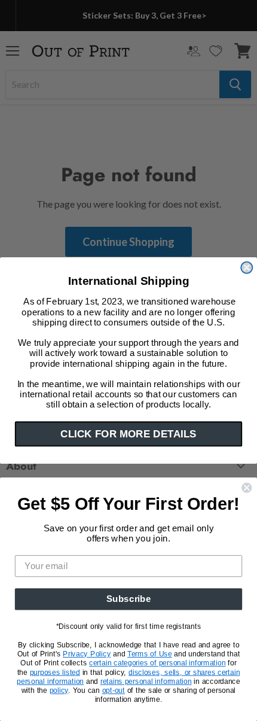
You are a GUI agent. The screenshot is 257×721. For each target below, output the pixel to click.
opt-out (113, 690)
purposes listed (55, 672)
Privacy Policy (87, 654)
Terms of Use (149, 654)
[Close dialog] (246, 267)
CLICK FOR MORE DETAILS (128, 434)
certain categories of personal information (157, 663)
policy (59, 690)
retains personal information (146, 681)
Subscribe (128, 599)
